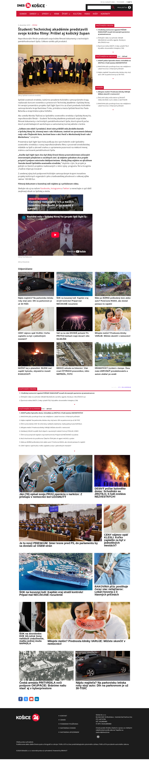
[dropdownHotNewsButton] (113, 110)
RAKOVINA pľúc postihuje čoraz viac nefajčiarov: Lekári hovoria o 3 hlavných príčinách (114, 67)
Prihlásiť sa (122, 7)
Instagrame (56, 188)
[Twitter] (26, 699)
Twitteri (66, 188)
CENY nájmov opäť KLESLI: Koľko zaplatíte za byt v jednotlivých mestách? (46, 446)
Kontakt (63, 716)
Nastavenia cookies (68, 728)
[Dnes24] (38, 5)
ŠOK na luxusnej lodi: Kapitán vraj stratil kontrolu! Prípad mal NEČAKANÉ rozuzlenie (49, 435)
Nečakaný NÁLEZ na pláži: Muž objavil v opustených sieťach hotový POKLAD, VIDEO (49, 431)
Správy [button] (46, 13)
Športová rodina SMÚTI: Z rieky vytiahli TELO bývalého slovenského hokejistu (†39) (113, 47)
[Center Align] (113, 7)
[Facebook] (20, 699)
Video (87, 13)
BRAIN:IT (64, 751)
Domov (23, 13)
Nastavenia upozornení (69, 732)
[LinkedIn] (36, 699)
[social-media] (98, 737)
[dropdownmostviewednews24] (113, 78)
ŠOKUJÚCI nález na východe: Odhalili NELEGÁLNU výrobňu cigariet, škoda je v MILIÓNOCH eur (112, 40)
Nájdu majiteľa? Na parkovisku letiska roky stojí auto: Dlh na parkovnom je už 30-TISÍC (114, 73)
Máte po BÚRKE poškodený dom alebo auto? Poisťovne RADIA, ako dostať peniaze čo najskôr (53, 442)
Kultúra (77, 13)
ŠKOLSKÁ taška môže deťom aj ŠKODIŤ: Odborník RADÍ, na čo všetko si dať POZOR (112, 99)
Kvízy (95, 13)
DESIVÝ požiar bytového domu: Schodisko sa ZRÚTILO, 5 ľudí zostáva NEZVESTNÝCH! (114, 61)
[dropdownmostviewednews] (113, 52)
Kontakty (105, 13)
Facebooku (45, 188)
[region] (46, 5)
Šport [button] (65, 13)
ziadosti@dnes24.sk (102, 732)
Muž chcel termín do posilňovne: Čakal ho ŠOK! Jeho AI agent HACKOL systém (47, 438)
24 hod (124, 56)
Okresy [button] (33, 13)
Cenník (63, 720)
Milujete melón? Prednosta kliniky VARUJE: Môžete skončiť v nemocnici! (114, 93)
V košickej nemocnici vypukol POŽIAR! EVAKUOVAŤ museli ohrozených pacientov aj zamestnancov (114, 32)
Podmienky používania (69, 724)
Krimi (56, 13)
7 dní (118, 56)
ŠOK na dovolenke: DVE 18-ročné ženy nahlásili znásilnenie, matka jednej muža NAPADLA (51, 424)
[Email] (31, 699)
